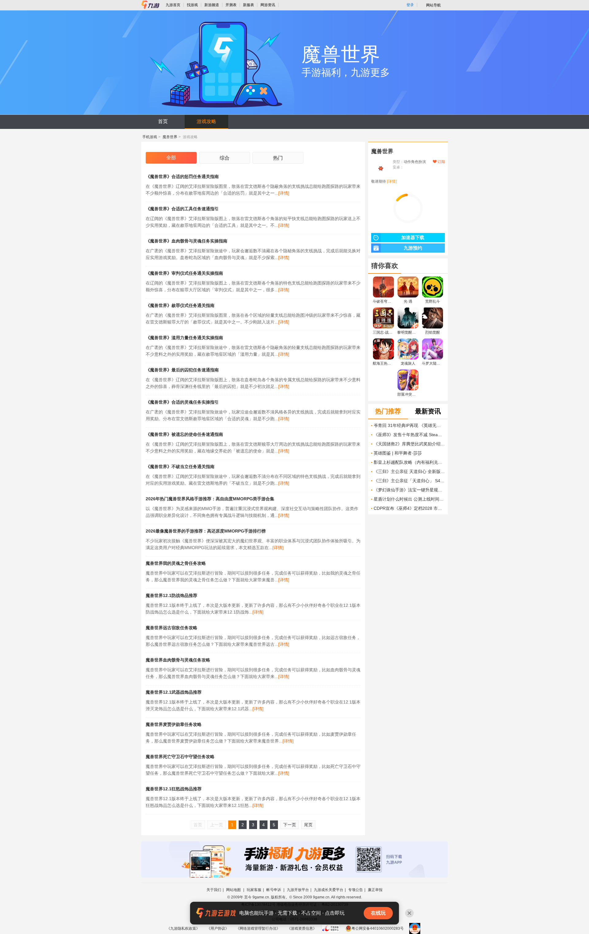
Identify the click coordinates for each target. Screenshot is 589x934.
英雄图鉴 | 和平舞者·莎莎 (398, 453)
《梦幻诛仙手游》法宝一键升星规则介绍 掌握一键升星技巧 (409, 489)
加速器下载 (412, 237)
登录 (410, 5)
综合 (224, 158)
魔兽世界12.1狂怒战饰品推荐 (174, 788)
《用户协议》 (218, 928)
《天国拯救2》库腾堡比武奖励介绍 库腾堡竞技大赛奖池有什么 (409, 443)
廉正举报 (375, 890)
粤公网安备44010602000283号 (378, 928)
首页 (163, 121)
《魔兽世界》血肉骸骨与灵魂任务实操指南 (186, 240)
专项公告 (355, 890)
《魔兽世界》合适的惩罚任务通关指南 (182, 176)
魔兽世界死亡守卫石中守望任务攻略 (180, 756)
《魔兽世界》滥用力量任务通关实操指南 (184, 337)
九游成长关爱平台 (328, 890)
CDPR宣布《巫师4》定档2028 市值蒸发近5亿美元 (409, 508)
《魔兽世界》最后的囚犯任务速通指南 (182, 369)
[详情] (283, 193)
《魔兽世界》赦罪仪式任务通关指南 (180, 305)
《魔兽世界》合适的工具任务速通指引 (182, 208)
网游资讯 (267, 5)
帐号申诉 (274, 890)
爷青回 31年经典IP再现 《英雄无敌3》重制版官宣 (409, 425)
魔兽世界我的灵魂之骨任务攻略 (176, 563)
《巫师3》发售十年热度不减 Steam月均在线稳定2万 (409, 434)
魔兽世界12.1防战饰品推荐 (171, 595)
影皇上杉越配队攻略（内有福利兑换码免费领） (409, 462)
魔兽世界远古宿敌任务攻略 (171, 627)
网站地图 (234, 890)
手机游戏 (149, 137)
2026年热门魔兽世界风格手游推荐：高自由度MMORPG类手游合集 (210, 498)
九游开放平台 (298, 890)
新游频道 (211, 5)
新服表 (248, 5)
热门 (278, 158)
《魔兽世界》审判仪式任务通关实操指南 (184, 273)
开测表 (231, 5)
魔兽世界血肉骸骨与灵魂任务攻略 (178, 659)
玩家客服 (254, 890)
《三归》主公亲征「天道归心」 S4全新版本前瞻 (409, 480)
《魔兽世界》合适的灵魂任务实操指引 (182, 402)
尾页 (308, 824)
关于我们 (213, 890)
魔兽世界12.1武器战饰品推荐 (174, 692)
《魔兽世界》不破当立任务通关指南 (180, 466)
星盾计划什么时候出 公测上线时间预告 (409, 499)
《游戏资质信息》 (302, 928)
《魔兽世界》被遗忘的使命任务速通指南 (184, 434)
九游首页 (173, 5)
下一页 (289, 824)
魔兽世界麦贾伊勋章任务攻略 (174, 724)
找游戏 (192, 5)
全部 (171, 157)
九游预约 (413, 248)
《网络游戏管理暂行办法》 (258, 928)
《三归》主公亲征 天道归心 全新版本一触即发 (409, 471)
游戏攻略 (206, 121)
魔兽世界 (170, 137)
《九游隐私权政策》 (183, 928)
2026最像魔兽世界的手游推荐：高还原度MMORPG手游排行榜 (206, 531)
